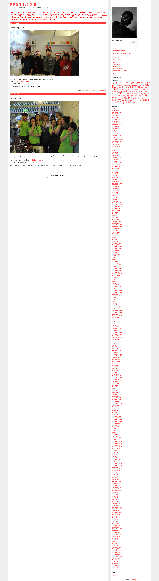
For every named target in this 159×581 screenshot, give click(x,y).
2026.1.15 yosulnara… (119, 50)
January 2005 (116, 549)
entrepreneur (30, 14)
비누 (29, 86)
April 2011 (115, 412)
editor (20, 14)
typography (13, 19)
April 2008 (115, 478)
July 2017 (115, 277)
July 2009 (115, 450)
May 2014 (115, 345)
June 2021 (115, 194)
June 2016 (115, 299)
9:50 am (90, 90)
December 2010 (117, 419)
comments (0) (102, 90)
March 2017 (115, 285)
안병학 (144, 93)
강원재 (20, 165)
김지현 (123, 91)
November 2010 (117, 421)
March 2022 (115, 177)
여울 (34, 86)
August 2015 (116, 318)
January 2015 (116, 330)
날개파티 (128, 91)
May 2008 (115, 476)
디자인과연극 (136, 91)
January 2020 (116, 223)
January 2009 (116, 461)
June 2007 (115, 496)
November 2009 (117, 443)
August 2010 (116, 427)
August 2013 (116, 361)
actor (11, 12)
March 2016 (115, 305)
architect (28, 12)
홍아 (80, 165)
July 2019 (115, 234)
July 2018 (115, 256)
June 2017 (115, 279)
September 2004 (117, 556)
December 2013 (117, 354)
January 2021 (116, 201)
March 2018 (115, 263)
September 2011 (117, 403)
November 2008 (117, 465)
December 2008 (117, 463)
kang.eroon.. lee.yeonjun (120, 70)
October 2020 (116, 206)
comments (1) (102, 169)
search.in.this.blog (117, 40)
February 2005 (116, 547)
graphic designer (87, 14)
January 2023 (116, 159)
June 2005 (115, 540)
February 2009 (116, 460)
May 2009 (115, 454)
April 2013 (115, 369)
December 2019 (117, 225)
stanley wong (143, 87)
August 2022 (116, 168)
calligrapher (70, 12)
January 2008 (116, 483)
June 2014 (115, 343)
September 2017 (117, 274)
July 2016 (115, 298)
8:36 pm (90, 169)
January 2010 (116, 440)
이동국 (116, 95)
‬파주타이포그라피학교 (133, 89)
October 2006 (116, 511)
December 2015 (117, 310)
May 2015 (115, 323)
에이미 (43, 165)
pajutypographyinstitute (136, 85)
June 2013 (115, 365)
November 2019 (117, 227)
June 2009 (115, 452)
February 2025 (116, 119)
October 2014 (116, 336)
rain (114, 73)
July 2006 (115, 516)
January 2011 (116, 418)
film (66, 14)
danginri (100, 12)
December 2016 (117, 290)
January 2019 (116, 245)
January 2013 (116, 374)
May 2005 (115, 542)
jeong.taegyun (117, 63)
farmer (42, 14)
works (42, 19)
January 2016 (116, 308)
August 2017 (116, 276)
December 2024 (117, 123)
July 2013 (115, 363)
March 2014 (115, 348)
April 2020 (115, 217)
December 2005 (117, 529)
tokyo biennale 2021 (84, 16)
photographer (48, 17)
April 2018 (115, 261)
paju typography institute (130, 86)
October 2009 (116, 445)
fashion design (54, 14)
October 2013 (116, 358)
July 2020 (115, 212)
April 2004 (115, 565)
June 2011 (115, 409)
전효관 (55, 165)
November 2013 (117, 356)
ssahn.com (23, 4)
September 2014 (117, 338)
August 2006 (116, 514)
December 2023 (117, 139)
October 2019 (116, 228)
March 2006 (115, 523)
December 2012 (117, 376)
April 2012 (115, 390)
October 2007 (116, 489)
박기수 (142, 91)
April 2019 (115, 239)
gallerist (74, 14)
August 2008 (116, 471)
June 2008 (115, 474)
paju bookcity (14, 17)
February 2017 (116, 287)
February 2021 (116, 199)
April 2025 (115, 115)
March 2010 (115, 436)
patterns (36, 17)
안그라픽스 (134, 93)
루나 (25, 86)
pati (26, 17)
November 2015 (117, 312)
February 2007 (116, 503)
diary (11, 14)
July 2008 (115, 472)
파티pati (130, 100)
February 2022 (116, 179)
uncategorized (29, 19)
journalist (47, 16)
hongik (25, 16)
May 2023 (115, 152)
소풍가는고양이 (35, 165)
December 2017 (117, 268)
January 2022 (116, 181)
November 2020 (117, 205)
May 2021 (115, 196)
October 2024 (116, 126)
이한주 (125, 95)
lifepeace (57, 16)
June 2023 (115, 150)
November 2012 (117, 378)
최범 (132, 95)
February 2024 (116, 135)
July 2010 (115, 429)
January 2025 (116, 121)
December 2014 (117, 332)
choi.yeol (115, 72)
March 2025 (115, 117)
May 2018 (115, 259)
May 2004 (115, 563)
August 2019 (116, 232)
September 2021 (117, 188)
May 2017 (115, 281)
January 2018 (116, 267)
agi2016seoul (120, 83)
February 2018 (116, 265)
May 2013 (115, 367)
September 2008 (117, 469)
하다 (42, 86)
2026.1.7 (115, 55)
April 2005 (115, 543)
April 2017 (115, 283)
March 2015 (115, 327)
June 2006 (115, 518)
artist (49, 12)
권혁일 (25, 165)
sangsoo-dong (84, 17)
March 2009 (115, 458)
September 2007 (117, 490)
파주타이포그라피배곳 (129, 96)
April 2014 (115, 347)
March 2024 (115, 134)
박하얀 (120, 93)
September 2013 (117, 359)
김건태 (119, 91)
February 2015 (116, 328)
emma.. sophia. (117, 59)
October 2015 (116, 314)
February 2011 (116, 416)
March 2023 (115, 156)
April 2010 (115, 434)
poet (60, 17)
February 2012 (116, 394)
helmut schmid (124, 85)
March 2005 (115, 545)
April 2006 (115, 521)
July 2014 (115, 341)
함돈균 (135, 103)
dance (90, 12)
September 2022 (117, 166)
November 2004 (117, 552)
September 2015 (117, 316)
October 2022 (116, 165)
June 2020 (115, 214)
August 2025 (116, 114)
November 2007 (117, 487)
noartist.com (131, 578)
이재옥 (120, 96)
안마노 (140, 93)
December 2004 (117, 551)
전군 (50, 165)
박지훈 (146, 91)
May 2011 (115, 410)
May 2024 (115, 132)
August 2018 (116, 254)
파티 (124, 100)
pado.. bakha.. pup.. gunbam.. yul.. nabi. (124, 52)
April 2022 (115, 175)
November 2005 (117, 531)
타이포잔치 (137, 96)
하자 (68, 165)
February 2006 (116, 525)
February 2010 (116, 438)
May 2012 (115, 389)
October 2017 (116, 272)
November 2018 (117, 248)
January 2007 (116, 505)
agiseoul (139, 82)
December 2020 (117, 203)
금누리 (114, 91)
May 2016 (115, 301)
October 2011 (116, 401)
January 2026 (116, 110)
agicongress (130, 83)
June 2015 (115, 321)
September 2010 (117, 425)
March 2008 (115, 480)
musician (69, 16)
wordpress (134, 579)
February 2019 (116, 243)
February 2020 (116, 221)
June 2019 (115, 236)
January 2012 (116, 396)
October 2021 (116, 186)
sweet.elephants (22, 81)
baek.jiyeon (116, 66)
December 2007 (117, 485)
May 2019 (115, 237)
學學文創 (143, 89)
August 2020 (116, 210)
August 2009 (116, 449)
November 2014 (117, 334)
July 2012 (115, 385)
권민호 (147, 89)
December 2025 (117, 112)
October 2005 (116, 532)
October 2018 (116, 250)
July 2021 (115, 192)
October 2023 (116, 143)
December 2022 (117, 161)
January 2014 (116, 352)
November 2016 (117, 292)
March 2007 (115, 501)
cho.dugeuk (116, 64)
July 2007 (115, 494)
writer (51, 19)
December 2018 (117, 246)
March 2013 (115, 370)
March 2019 (115, 241)
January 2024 (116, 137)
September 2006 (117, 512)
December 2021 (117, 183)
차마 (61, 165)
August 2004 (116, 558)
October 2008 (116, 467)
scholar (96, 17)
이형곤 (129, 95)
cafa (58, 12)
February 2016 (116, 307)
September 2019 (117, 230)
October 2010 (116, 423)
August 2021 (116, 190)
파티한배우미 (125, 102)
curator (80, 12)
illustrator (36, 16)
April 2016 (115, 303)
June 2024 (115, 130)
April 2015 (115, 325)
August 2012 (116, 383)
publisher (71, 17)
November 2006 (117, 509)
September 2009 (117, 447)
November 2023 (117, 141)
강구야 (15, 165)
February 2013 (116, 372)
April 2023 (115, 154)
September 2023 (117, 145)
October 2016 (116, 294)
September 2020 (117, 208)
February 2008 (116, 481)
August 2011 (116, 405)
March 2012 (115, 392)
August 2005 (116, 536)
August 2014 (116, 339)
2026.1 (115, 48)
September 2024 (117, 128)
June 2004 (115, 561)
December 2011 (117, 398)
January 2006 (116, 527)
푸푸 (64, 165)
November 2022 (117, 163)
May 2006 (115, 520)
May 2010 (115, 432)
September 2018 (117, 252)
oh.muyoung (116, 61)
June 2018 (115, 257)
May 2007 (115, 498)
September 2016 (117, 296)
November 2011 (117, 399)
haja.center (37, 160)
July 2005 (115, 538)
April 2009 (115, 456)
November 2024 (117, 125)
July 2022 (115, 170)
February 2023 (116, 157)
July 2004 (115, 560)
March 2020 (115, 219)
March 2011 (115, 414)
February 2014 (116, 350)
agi (19, 12)
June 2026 (115, 108)
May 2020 (115, 216)
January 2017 (116, 288)
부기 (125, 93)
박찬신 (114, 93)
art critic (40, 12)
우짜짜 (39, 86)
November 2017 (117, 270)
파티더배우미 (138, 100)
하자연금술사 (74, 165)
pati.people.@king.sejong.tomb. (122, 53)
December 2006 (117, 507)
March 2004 (115, 567)
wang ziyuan (122, 89)
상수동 (128, 93)
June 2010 (115, 430)
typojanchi (115, 89)
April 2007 (115, 500)
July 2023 (115, 148)
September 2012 (117, 381)
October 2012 (116, 379)
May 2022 (115, 174)
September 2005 (117, 534)
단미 (29, 165)
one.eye (98, 16)
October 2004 (116, 554)
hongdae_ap (14, 16)
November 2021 (117, 185)
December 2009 (117, 441)
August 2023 (116, 146)
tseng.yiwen (116, 57)
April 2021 (115, 197)
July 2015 (115, 319)
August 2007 (116, 492)
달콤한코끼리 (17, 86)
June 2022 (115, 172)
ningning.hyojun (117, 68)
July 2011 (115, 407)
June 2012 (115, 387)
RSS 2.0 (114, 575)
